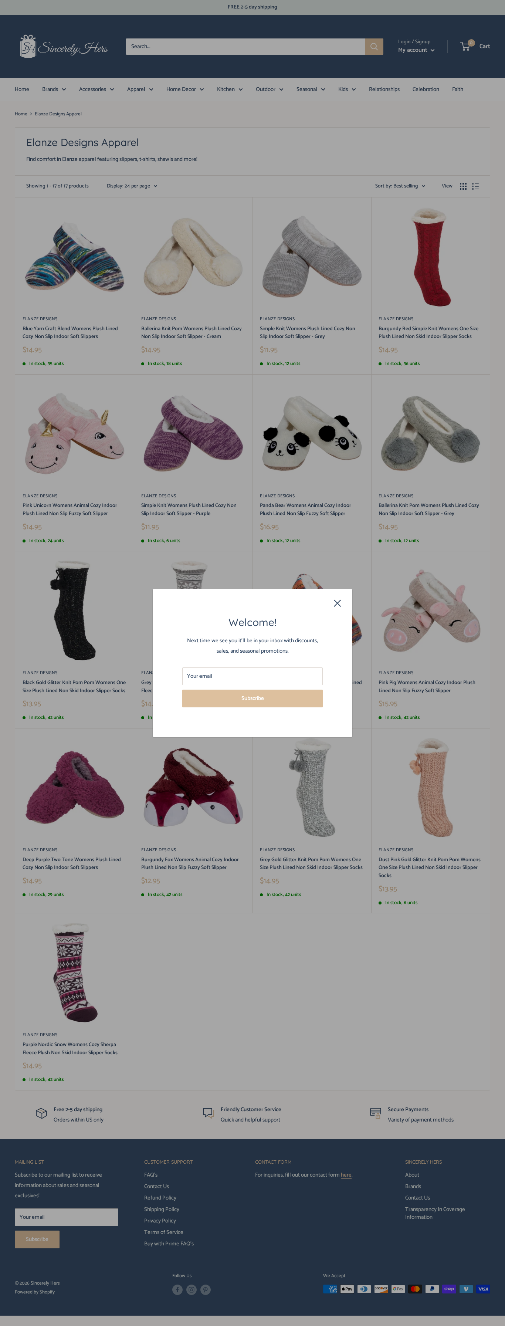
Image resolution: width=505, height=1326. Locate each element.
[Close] (337, 603)
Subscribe (252, 698)
